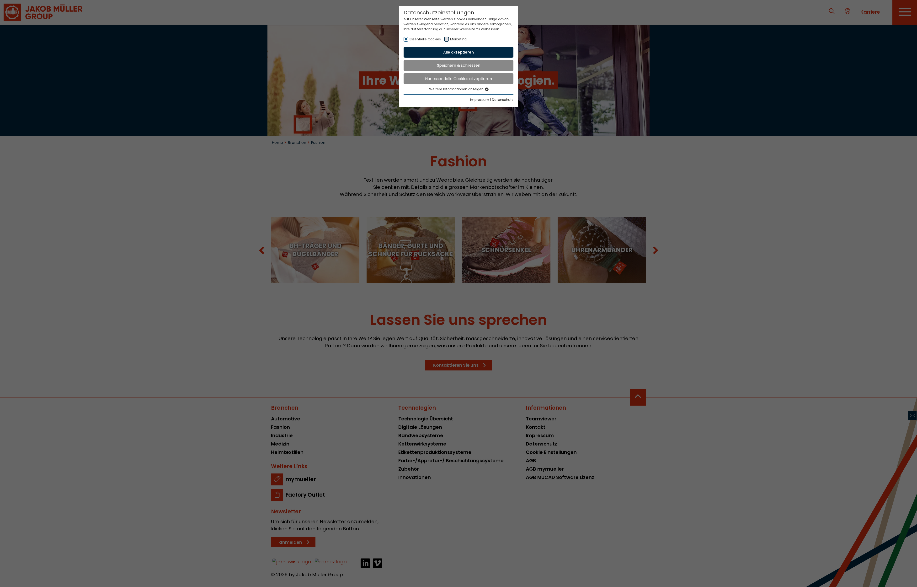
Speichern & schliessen (458, 65)
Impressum (479, 99)
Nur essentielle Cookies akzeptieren (458, 79)
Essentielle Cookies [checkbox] (425, 39)
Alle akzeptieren (458, 52)
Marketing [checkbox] (458, 39)
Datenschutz (502, 99)
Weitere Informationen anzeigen (457, 89)
